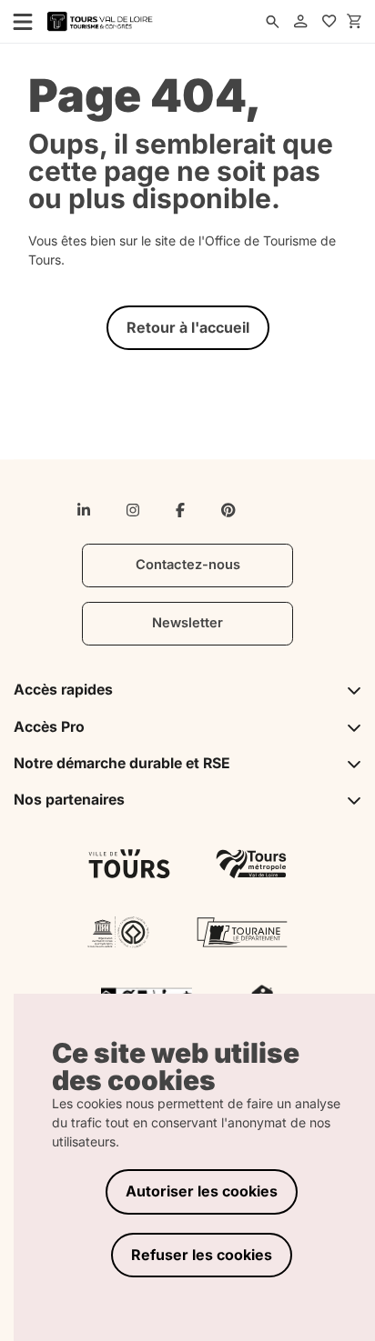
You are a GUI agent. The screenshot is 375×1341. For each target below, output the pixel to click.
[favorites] (329, 22)
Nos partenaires (69, 799)
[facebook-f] (180, 510)
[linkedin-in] (83, 510)
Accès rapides (63, 689)
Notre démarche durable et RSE (122, 763)
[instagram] (133, 510)
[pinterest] (228, 510)
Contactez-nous (188, 564)
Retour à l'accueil (188, 327)
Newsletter (187, 623)
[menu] (17, 21)
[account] (301, 22)
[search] (273, 22)
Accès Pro (49, 727)
